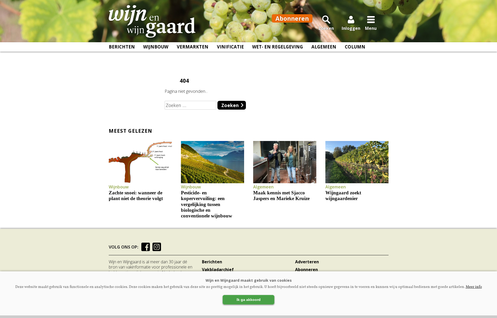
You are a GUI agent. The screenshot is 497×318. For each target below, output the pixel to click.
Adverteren (307, 262)
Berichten (122, 47)
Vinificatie (230, 47)
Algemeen (323, 47)
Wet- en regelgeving (277, 47)
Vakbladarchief (218, 269)
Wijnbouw (155, 47)
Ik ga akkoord (249, 300)
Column (355, 47)
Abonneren (306, 269)
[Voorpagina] (152, 21)
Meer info (474, 287)
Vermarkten (192, 47)
